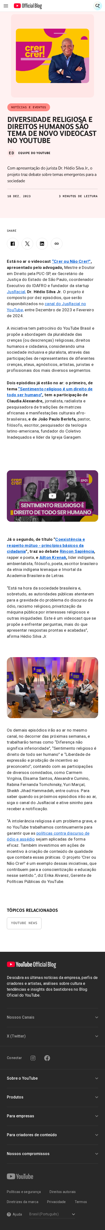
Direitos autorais (63, 1192)
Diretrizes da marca (22, 1202)
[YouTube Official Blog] (27, 5)
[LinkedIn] (42, 243)
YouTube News (24, 923)
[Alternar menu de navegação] (6, 6)
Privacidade (56, 1202)
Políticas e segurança (24, 1192)
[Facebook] (12, 243)
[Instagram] (33, 1058)
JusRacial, (16, 291)
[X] (27, 243)
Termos (81, 1202)
